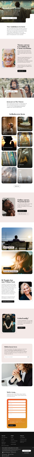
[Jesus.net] (7, 1)
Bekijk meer (17, 186)
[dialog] (17, 452)
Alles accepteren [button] (26, 450)
